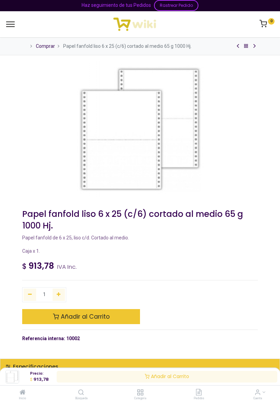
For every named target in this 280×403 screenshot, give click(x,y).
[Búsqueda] (81, 392)
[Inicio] (22, 392)
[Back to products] (246, 46)
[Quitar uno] (30, 295)
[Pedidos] (198, 392)
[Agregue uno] (59, 295)
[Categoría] (140, 392)
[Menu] (10, 24)
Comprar (45, 46)
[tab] (140, 367)
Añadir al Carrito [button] (84, 316)
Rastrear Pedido (176, 5)
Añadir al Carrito (169, 376)
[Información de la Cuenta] (257, 392)
